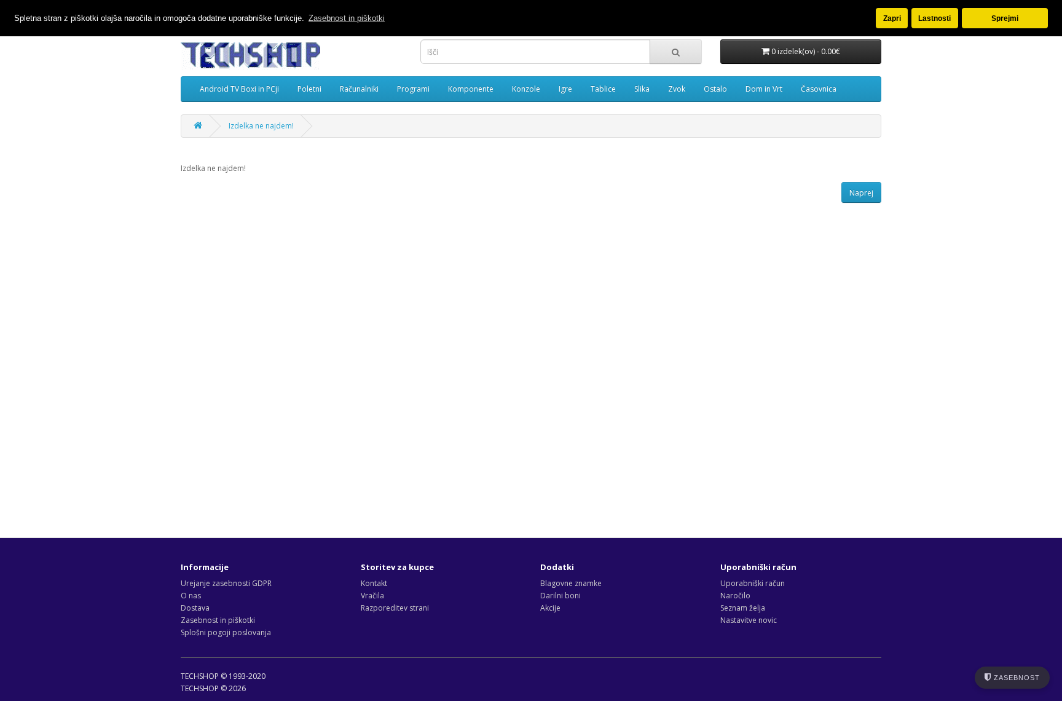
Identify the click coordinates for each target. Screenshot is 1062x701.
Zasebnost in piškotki (218, 620)
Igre (565, 89)
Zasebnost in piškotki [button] (347, 18)
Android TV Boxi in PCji (239, 89)
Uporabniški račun (752, 583)
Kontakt (374, 583)
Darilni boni (560, 595)
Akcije (550, 608)
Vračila (372, 595)
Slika (642, 89)
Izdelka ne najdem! (261, 126)
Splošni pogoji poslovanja (226, 632)
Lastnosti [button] (934, 18)
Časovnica (818, 89)
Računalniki (359, 89)
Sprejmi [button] (1004, 18)
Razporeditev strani (395, 608)
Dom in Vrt (763, 89)
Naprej (861, 193)
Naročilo (735, 595)
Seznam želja (742, 608)
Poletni (309, 89)
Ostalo (715, 89)
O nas (191, 595)
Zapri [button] (892, 18)
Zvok (676, 89)
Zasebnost (1015, 677)
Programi (413, 89)
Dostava (195, 608)
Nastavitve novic (748, 620)
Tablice (603, 89)
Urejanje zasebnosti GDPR (226, 583)
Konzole (526, 89)
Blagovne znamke (571, 583)
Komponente (471, 89)
